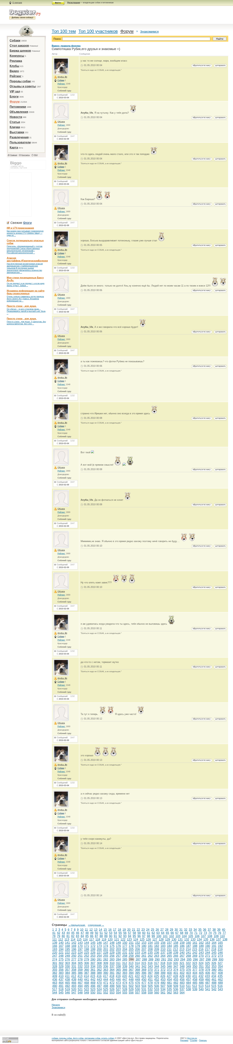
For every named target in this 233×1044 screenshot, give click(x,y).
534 (163, 989)
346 (169, 966)
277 (73, 959)
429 (181, 976)
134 (199, 939)
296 (195, 959)
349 (188, 966)
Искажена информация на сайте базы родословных (25, 292)
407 (214, 972)
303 (67, 963)
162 (201, 942)
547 (73, 992)
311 (118, 963)
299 (214, 959)
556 (131, 992)
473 (118, 982)
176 (118, 946)
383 (61, 972)
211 (169, 949)
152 (137, 942)
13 (95, 929)
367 (131, 969)
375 (182, 969)
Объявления (19, 111)
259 (131, 955)
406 (207, 972)
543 (220, 989)
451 (150, 979)
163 (207, 942)
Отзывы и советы (23, 86)
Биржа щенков (20, 50)
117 (91, 939)
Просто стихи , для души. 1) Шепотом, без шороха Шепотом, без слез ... (26, 323)
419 (118, 976)
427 (169, 976)
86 (91, 936)
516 (220, 986)
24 (147, 929)
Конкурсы (17, 55)
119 (104, 939)
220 (54, 952)
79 (58, 936)
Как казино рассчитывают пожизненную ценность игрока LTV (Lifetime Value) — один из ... (25, 233)
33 (190, 929)
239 (175, 952)
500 (118, 986)
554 (118, 992)
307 (92, 963)
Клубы (14, 66)
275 (61, 959)
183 (163, 946)
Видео (14, 71)
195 (67, 949)
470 (99, 982)
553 (112, 992)
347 (175, 966)
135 (205, 939)
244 (207, 952)
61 (148, 932)
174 (105, 946)
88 (101, 936)
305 (80, 963)
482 (175, 982)
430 (188, 976)
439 (73, 979)
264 (163, 955)
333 (86, 966)
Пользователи (20, 142)
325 (207, 963)
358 (73, 969)
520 (73, 989)
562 (169, 992)
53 (110, 932)
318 (162, 963)
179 (137, 946)
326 (213, 963)
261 (143, 955)
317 (156, 963)
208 (150, 949)
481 (169, 982)
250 (73, 955)
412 (73, 976)
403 (188, 972)
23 (143, 929)
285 (124, 959)
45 (72, 932)
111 (54, 939)
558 (143, 992)
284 (118, 959)
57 (129, 932)
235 (150, 952)
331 (73, 966)
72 (200, 932)
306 (86, 963)
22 (138, 929)
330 (67, 966)
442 (92, 979)
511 (188, 986)
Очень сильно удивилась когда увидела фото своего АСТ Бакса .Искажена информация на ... (25, 298)
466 (73, 982)
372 (163, 969)
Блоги (14, 96)
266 (175, 955)
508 (169, 986)
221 (61, 952)
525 (105, 989)
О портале (17, 2)
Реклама (16, 60)
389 (99, 972)
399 (163, 972)
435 (220, 976)
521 (80, 989)
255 (105, 955)
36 (204, 929)
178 (131, 946)
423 (143, 976)
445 (112, 979)
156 (163, 942)
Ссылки (193, 1040)
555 (124, 992)
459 (201, 979)
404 (194, 972)
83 (77, 936)
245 (214, 952)
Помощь (203, 1040)
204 (124, 949)
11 (86, 929)
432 (201, 976)
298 (208, 959)
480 (163, 982)
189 (201, 946)
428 (175, 976)
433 (207, 976)
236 (156, 952)
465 (67, 982)
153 (143, 942)
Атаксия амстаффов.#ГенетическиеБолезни (27, 259)
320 (175, 963)
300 (220, 959)
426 (162, 976)
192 (220, 946)
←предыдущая (77, 925)
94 (129, 936)
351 (201, 966)
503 (137, 986)
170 (80, 946)
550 (92, 992)
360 (86, 969)
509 (175, 986)
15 (105, 929)
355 (54, 969)
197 (80, 949)
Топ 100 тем (64, 31)
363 (105, 969)
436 (54, 979)
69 (186, 932)
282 (105, 959)
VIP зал (15, 91)
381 (220, 969)
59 (139, 932)
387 (86, 972)
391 (112, 972)
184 (169, 946)
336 (105, 966)
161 (194, 942)
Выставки (17, 132)
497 (99, 986)
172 (92, 946)
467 (80, 982)
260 (137, 955)
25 (152, 929)
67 (177, 932)
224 (80, 952)
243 (201, 952)
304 (73, 963)
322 (188, 963)
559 (150, 992)
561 (163, 992)
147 (105, 942)
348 (182, 966)
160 (188, 942)
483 (182, 982)
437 (61, 979)
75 (214, 932)
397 (150, 972)
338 (118, 966)
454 (169, 979)
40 (223, 929)
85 (87, 936)
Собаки (15, 40)
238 (169, 952)
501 (124, 986)
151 (131, 942)
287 (138, 959)
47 (82, 932)
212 (175, 949)
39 (218, 929)
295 (189, 959)
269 (194, 955)
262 (150, 955)
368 (137, 969)
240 (182, 952)
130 (173, 939)
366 (124, 969)
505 (150, 986)
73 (205, 932)
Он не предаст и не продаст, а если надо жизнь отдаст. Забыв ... (25, 284)
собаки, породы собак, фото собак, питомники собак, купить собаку (83, 1038)
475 (131, 982)
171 (86, 946)
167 (61, 946)
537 (182, 989)
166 (54, 946)
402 (182, 972)
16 (110, 929)
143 (80, 942)
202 (112, 949)
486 (201, 982)
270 (201, 955)
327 (220, 963)
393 (124, 972)
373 (169, 969)
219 (220, 949)
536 (175, 989)
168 (67, 946)
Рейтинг (15, 76)
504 (143, 986)
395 (137, 972)
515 (213, 986)
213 (181, 949)
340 (131, 966)
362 (99, 969)
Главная (13, 155)
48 (87, 932)
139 (54, 942)
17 (114, 929)
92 (120, 936)
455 (175, 979)
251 (80, 955)
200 (99, 949)
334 (92, 966)
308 (99, 963)
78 (54, 936)
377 (194, 969)
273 (220, 955)
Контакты (25, 155)
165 (220, 942)
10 (81, 929)
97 (143, 936)
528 (124, 989)
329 (61, 966)
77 (224, 932)
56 (125, 932)
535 (169, 989)
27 (162, 929)
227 (99, 952)
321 (181, 963)
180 (143, 946)
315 (143, 963)
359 (80, 969)
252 (86, 955)
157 (169, 942)
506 (156, 986)
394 (131, 972)
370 (150, 969)
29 (171, 929)
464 (61, 982)
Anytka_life (62, 77)
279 (86, 959)
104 (184, 936)
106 (197, 936)
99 (153, 936)
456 (182, 979)
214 (188, 949)
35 (200, 929)
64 (162, 932)
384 (67, 972)
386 (80, 972)
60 (143, 932)
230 (118, 952)
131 (180, 939)
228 (105, 952)
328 (54, 966)
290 (157, 959)
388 (92, 972)
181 (150, 946)
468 (86, 982)
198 (86, 949)
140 (61, 942)
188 (194, 946)
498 (105, 986)
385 (73, 972)
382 (54, 972)
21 (133, 929)
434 (213, 976)
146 (99, 942)
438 (67, 979)
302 (61, 963)
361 (92, 969)
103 (177, 936)
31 (181, 929)
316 (150, 963)
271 (207, 955)
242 (194, 952)
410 (61, 976)
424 (150, 976)
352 (207, 966)
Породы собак (20, 81)
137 (218, 939)
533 (156, 989)
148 (112, 942)
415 (92, 976)
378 (201, 969)
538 (188, 989)
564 (182, 992)
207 (143, 949)
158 (175, 942)
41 (54, 932)
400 (169, 972)
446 (118, 979)
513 (201, 986)
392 (118, 972)
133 (193, 939)
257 (118, 955)
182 (156, 946)
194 (61, 949)
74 (210, 932)
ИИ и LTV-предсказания (20, 228)
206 (137, 949)
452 (156, 979)
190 (207, 946)
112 (60, 939)
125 (142, 939)
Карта (14, 147)
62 (153, 932)
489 (220, 982)
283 (112, 959)
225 (86, 952)
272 (214, 955)
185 (175, 946)
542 (214, 989)
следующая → (96, 925)
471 (105, 982)
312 (124, 963)
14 (100, 929)
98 (148, 936)
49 (91, 932)
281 (99, 959)
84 (82, 936)
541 (207, 989)
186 (182, 946)
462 (220, 979)
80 (63, 936)
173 (99, 946)
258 (124, 955)
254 (99, 955)
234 (143, 952)
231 (124, 952)
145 (92, 942)
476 (137, 982)
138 (224, 939)
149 (118, 942)
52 (106, 932)
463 (54, 982)
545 (61, 992)
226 (92, 952)
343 (150, 966)
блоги (27, 223)
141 (67, 942)
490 (54, 986)
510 (182, 986)
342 (143, 966)
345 (163, 966)
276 (67, 959)
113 (66, 939)
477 (143, 982)
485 (194, 982)
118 (97, 939)
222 (67, 952)
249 (67, 955)
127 (154, 939)
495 (86, 986)
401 (175, 972)
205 (131, 949)
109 (216, 936)
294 (182, 959)
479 (156, 982)
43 (63, 932)
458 (194, 979)
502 (131, 986)
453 (163, 979)
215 (194, 949)
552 (105, 992)
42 (58, 932)
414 (86, 976)
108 (209, 936)
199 (92, 949)
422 (137, 976)
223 (73, 952)
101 (165, 936)
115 (79, 939)
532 (150, 989)
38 (214, 929)
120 (110, 939)
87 (96, 936)
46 (77, 932)
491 (61, 986)
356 (61, 969)
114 (73, 939)
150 (124, 942)
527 (118, 989)
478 (150, 982)
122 (123, 939)
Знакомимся (149, 31)
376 (188, 969)
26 (157, 929)
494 (80, 986)
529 (131, 989)
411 (67, 976)
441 (86, 979)
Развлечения (19, 137)
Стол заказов (19, 45)
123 (129, 939)
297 (201, 959)
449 (137, 979)
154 (150, 942)
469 (92, 982)
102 (171, 936)
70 (191, 932)
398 (156, 972)
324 (201, 963)
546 (67, 992)
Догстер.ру (192, 1038)
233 (137, 952)
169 (73, 946)
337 (112, 966)
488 (214, 982)
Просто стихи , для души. (22, 306)
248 (61, 955)
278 (80, 959)
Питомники (18, 106)
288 (144, 959)
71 (196, 932)
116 (85, 939)
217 (207, 949)
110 (222, 936)
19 (124, 929)
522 (86, 989)
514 (207, 986)
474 (124, 982)
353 (214, 966)
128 (161, 939)
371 (156, 969)
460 (207, 979)
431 (194, 976)
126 (148, 939)
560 (156, 992)
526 (112, 989)
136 (212, 939)
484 (188, 982)
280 (92, 959)
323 (194, 963)
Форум (15, 101)
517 (54, 989)
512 (194, 986)
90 (110, 936)
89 (106, 936)
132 (186, 939)
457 (188, 979)
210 (163, 949)
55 (120, 932)
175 (112, 946)
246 (220, 952)
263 (156, 955)
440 (80, 979)
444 (105, 979)
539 (194, 989)
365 (118, 969)
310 (112, 963)
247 (54, 955)
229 (112, 952)
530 (137, 989)
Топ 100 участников (98, 31)
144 (86, 942)
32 (185, 929)
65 (167, 932)
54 (115, 932)
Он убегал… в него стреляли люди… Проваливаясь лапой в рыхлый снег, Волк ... (26, 311)
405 (201, 972)
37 (209, 929)
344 (156, 966)
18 (119, 929)
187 (188, 946)
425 (156, 976)
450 (143, 979)
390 (105, 972)
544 (54, 992)
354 (220, 966)
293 (176, 959)
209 (156, 949)
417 (105, 976)
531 (143, 989)
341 (137, 966)
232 (131, 952)
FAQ (36, 155)
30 (176, 929)
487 (207, 982)
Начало (56, 1004)
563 (175, 992)
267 (182, 955)
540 (201, 989)
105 (190, 936)
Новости (16, 116)
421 (131, 976)
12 (91, 929)
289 (150, 959)
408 (220, 972)
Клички (15, 127)
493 (73, 986)
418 (111, 976)
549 (86, 992)
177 (124, 946)
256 (112, 955)
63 (158, 932)
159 (182, 942)
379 (207, 969)
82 (72, 936)
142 (73, 942)
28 (166, 929)
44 (68, 932)
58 (134, 932)
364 (112, 969)
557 (137, 992)
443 (99, 979)
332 (80, 966)
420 (124, 976)
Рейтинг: (61, 84)
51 (101, 932)
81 (68, 936)
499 (112, 986)
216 (201, 949)
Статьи (15, 122)
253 (92, 955)
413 (80, 976)
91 (115, 936)
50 (96, 932)
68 (181, 932)
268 (188, 955)
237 (163, 952)
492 (67, 986)
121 (116, 939)
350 (194, 966)
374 (175, 969)
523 (92, 989)
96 (139, 936)
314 (137, 963)
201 (105, 949)
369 (143, 969)
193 (54, 949)
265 (169, 955)
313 (131, 963)
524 (99, 989)
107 (203, 936)
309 (105, 963)
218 (213, 949)
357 (67, 969)
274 (54, 959)
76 (219, 932)
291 (163, 959)
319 (169, 963)
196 (73, 949)
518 (61, 989)
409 (54, 976)
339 (124, 966)
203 (118, 949)
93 (125, 936)
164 (214, 942)
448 (131, 979)
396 (143, 972)
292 (169, 959)
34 (195, 929)
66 (172, 932)
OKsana (61, 121)
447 (124, 979)
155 (156, 942)
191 (214, 946)
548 (80, 992)
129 (167, 939)
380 (214, 969)
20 (129, 929)
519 (67, 989)
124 (135, 939)
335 (99, 966)
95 (134, 936)
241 (188, 952)
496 (92, 986)
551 (99, 992)
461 (214, 979)
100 (158, 936)
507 (163, 986)
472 (112, 982)
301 (54, 963)
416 (99, 976)
